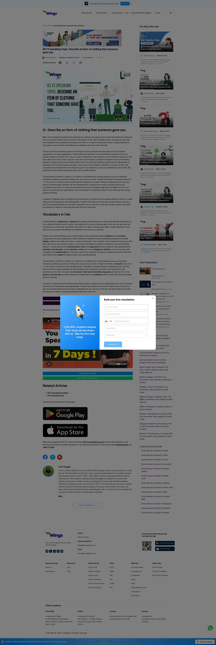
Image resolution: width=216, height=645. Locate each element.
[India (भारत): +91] (106, 321)
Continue (112, 344)
